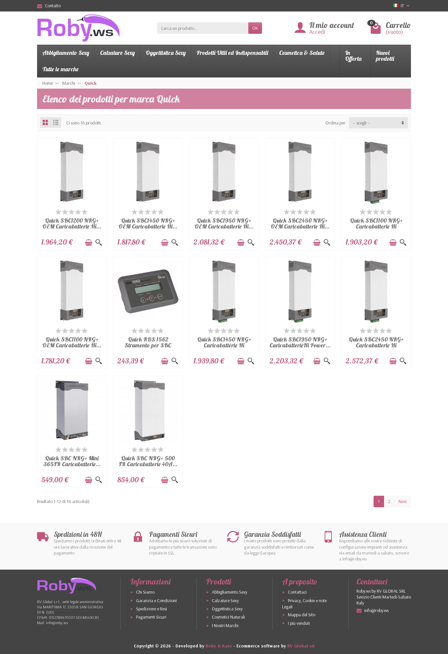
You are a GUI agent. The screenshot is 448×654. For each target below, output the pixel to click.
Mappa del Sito (301, 615)
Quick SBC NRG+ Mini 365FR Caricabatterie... (72, 461)
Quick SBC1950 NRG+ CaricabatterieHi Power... (300, 342)
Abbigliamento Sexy (65, 52)
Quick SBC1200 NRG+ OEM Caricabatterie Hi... (71, 223)
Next (402, 501)
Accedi (317, 31)
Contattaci (297, 592)
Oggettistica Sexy (166, 52)
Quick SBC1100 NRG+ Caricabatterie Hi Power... (376, 226)
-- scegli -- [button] (361, 123)
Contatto (53, 6)
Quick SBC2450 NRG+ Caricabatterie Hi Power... (376, 345)
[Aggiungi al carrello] (88, 242)
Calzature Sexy (117, 52)
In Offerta (353, 55)
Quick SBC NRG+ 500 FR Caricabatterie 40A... (148, 461)
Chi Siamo (145, 592)
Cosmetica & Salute (302, 52)
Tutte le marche (60, 69)
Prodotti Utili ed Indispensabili (232, 52)
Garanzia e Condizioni (156, 600)
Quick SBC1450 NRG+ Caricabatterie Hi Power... (224, 345)
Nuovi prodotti (385, 55)
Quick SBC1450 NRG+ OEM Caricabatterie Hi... (147, 223)
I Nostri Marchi (225, 625)
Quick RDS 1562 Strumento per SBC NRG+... (148, 345)
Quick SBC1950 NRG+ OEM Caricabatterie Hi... (224, 223)
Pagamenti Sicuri (151, 617)
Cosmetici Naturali (228, 617)
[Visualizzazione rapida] (98, 242)
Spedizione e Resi (151, 609)
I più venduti (299, 623)
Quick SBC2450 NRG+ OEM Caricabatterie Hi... (300, 223)
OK (255, 28)
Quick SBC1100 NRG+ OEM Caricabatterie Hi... (71, 342)
